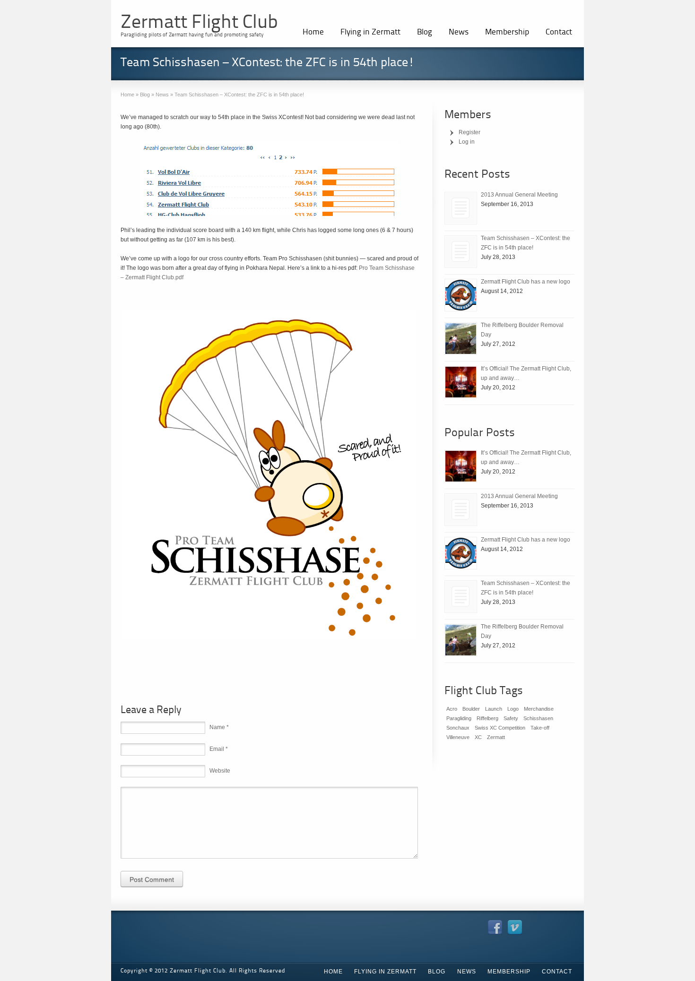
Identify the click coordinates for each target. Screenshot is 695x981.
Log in (467, 141)
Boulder (471, 709)
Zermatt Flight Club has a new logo (525, 281)
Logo (513, 709)
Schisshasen (538, 718)
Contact (559, 32)
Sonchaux (457, 728)
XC (478, 737)
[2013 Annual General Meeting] (460, 208)
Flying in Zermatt (370, 32)
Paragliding (458, 718)
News (459, 32)
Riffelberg (487, 718)
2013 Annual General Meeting (519, 194)
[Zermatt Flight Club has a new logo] (460, 295)
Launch (493, 709)
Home (313, 32)
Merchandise (539, 709)
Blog (424, 32)
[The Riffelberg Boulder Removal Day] (460, 338)
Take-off (539, 728)
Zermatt (496, 737)
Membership (507, 32)
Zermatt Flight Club (199, 23)
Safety (511, 718)
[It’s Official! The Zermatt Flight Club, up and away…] (460, 382)
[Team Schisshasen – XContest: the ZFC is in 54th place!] (460, 251)
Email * (218, 749)
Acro (451, 709)
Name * (219, 727)
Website (219, 770)
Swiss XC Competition (500, 728)
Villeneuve (457, 737)
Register (469, 132)
